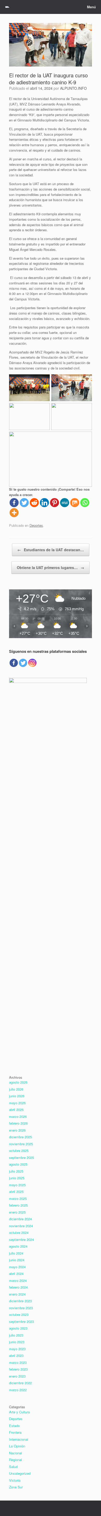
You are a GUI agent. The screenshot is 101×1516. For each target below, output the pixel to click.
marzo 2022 (18, 1389)
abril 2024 (16, 1273)
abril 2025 (16, 1191)
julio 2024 (16, 1253)
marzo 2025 (18, 1198)
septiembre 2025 (21, 1157)
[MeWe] (64, 502)
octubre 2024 (18, 1232)
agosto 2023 (18, 1328)
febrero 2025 (18, 1205)
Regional (15, 1459)
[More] (14, 512)
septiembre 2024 (21, 1239)
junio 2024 (16, 1259)
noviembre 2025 (21, 1143)
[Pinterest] (54, 502)
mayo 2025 (17, 1184)
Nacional (15, 1453)
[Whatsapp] (84, 502)
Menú (91, 6)
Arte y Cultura (19, 1412)
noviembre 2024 (21, 1225)
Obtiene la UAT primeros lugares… (50, 567)
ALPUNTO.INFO (73, 88)
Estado (14, 1425)
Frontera (15, 1432)
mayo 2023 (17, 1348)
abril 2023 (16, 1355)
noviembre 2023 (21, 1307)
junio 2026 (16, 1095)
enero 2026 (17, 1130)
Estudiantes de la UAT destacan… (50, 549)
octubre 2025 (18, 1150)
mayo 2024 (17, 1266)
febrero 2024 (18, 1287)
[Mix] (74, 502)
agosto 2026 (18, 1082)
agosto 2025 (18, 1164)
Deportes (36, 525)
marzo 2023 (18, 1362)
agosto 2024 (18, 1246)
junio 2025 (16, 1177)
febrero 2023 (18, 1369)
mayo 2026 (17, 1102)
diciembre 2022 (20, 1382)
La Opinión (17, 1446)
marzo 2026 (18, 1116)
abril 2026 (16, 1109)
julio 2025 (16, 1171)
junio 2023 (16, 1341)
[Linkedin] (44, 502)
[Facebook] (14, 502)
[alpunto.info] (7, 7)
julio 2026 (16, 1089)
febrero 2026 (18, 1123)
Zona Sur (16, 1487)
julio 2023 (16, 1335)
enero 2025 (17, 1212)
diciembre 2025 (20, 1136)
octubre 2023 (18, 1314)
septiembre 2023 (21, 1321)
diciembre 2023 (20, 1300)
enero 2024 (17, 1294)
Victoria (14, 1480)
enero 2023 (17, 1376)
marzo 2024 (18, 1280)
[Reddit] (34, 502)
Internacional (18, 1439)
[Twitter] (24, 502)
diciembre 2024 (20, 1218)
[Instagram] (32, 663)
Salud (13, 1466)
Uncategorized (20, 1473)
